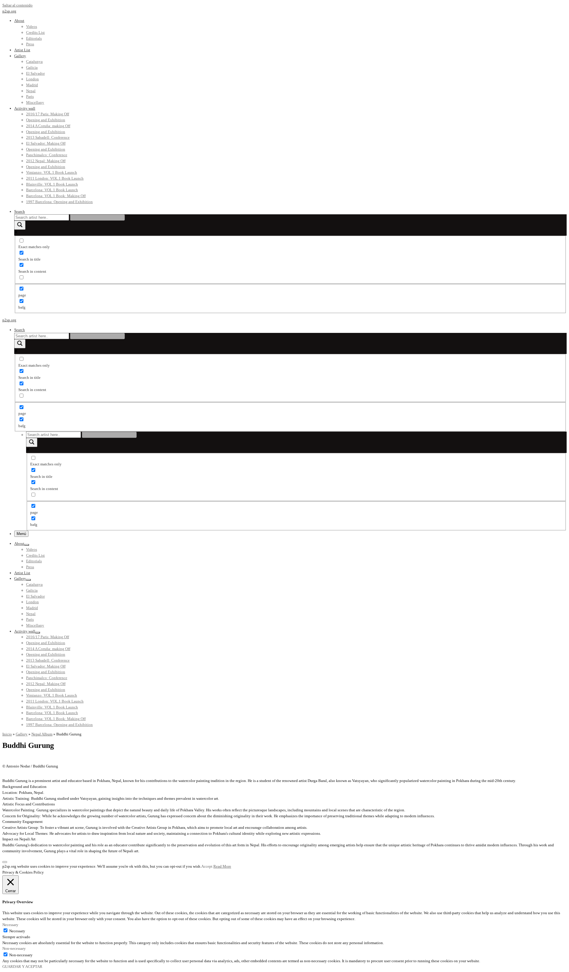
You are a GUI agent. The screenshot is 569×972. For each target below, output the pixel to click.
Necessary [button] (10, 924)
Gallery (22, 734)
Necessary (17, 931)
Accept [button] (206, 866)
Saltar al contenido (17, 5)
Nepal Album (41, 734)
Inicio (7, 734)
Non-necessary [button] (14, 948)
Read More (222, 866)
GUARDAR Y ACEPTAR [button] (22, 966)
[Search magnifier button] (19, 225)
